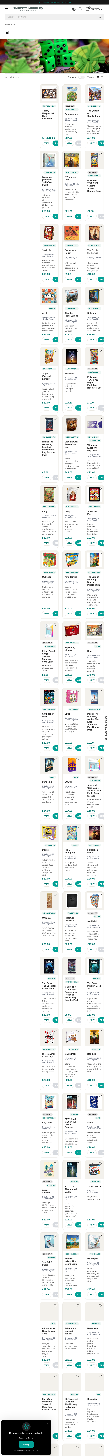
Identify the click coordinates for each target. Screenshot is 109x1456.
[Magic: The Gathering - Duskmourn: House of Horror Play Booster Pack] (72, 966)
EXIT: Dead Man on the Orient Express (70, 1123)
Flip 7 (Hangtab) (70, 851)
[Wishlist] (80, 9)
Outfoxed (46, 577)
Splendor (92, 313)
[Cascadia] (94, 1382)
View (46, 143)
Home (7, 24)
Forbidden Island (92, 851)
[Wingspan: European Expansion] (94, 425)
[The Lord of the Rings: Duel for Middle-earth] (94, 560)
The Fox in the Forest (92, 251)
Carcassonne (71, 114)
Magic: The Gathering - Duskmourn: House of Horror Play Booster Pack (71, 993)
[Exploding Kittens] (72, 630)
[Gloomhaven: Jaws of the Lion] (72, 425)
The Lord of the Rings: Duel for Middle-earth (93, 581)
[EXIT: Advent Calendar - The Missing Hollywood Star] (72, 1382)
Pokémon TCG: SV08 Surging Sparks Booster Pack (94, 185)
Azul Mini (92, 921)
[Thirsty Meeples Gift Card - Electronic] (49, 94)
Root (89, 651)
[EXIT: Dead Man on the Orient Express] (72, 1102)
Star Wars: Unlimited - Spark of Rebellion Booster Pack (49, 1404)
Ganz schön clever (48, 715)
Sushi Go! (47, 250)
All (14, 24)
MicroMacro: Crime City (48, 1055)
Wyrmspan (92, 1259)
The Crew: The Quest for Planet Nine (49, 986)
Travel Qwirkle (94, 1186)
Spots (90, 1123)
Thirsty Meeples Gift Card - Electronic (48, 115)
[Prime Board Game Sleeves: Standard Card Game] (49, 630)
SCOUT (68, 782)
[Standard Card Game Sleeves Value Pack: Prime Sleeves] (94, 765)
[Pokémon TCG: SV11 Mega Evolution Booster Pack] (94, 356)
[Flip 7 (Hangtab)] (72, 833)
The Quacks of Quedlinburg (93, 113)
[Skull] (72, 697)
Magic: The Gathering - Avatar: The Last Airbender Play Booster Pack (93, 722)
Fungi (45, 511)
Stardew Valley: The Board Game (71, 1261)
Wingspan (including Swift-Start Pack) (47, 181)
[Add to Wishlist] (55, 88)
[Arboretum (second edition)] (72, 1311)
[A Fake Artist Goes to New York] (49, 1311)
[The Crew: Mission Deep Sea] (94, 966)
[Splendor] (94, 296)
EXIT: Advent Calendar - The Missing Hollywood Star (71, 1404)
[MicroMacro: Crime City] (49, 1037)
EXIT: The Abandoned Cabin (71, 1189)
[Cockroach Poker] (72, 233)
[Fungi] (49, 494)
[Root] (94, 630)
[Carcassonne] (72, 94)
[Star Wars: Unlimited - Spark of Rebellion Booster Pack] (49, 1382)
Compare (72, 77)
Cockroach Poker (70, 251)
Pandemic (47, 782)
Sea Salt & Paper (47, 1263)
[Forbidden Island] (94, 833)
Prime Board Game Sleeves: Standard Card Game (48, 656)
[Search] (100, 17)
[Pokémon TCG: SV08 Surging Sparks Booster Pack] (94, 160)
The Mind (69, 373)
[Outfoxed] (49, 560)
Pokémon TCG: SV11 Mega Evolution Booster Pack (94, 382)
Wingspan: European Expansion (92, 448)
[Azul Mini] (94, 901)
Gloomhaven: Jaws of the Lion (71, 444)
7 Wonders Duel (70, 178)
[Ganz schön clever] (49, 697)
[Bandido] (94, 1037)
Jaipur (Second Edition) (46, 376)
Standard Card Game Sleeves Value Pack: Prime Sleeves (94, 790)
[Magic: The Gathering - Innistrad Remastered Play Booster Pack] (49, 425)
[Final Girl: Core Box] (72, 901)
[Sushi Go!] (49, 233)
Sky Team (47, 1123)
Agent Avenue (46, 1191)
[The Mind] (72, 356)
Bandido (91, 1054)
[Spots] (94, 1102)
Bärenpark (92, 1328)
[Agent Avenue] (49, 1169)
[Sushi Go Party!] (94, 494)
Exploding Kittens (70, 648)
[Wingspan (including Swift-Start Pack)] (49, 160)
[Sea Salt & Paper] (49, 1242)
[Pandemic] (49, 765)
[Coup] (72, 494)
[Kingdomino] (72, 560)
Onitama (46, 918)
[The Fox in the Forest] (94, 233)
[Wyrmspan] (94, 1242)
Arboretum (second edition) (70, 1331)
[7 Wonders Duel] (72, 160)
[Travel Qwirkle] (94, 1169)
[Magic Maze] (72, 1037)
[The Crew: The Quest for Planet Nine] (49, 966)
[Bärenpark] (94, 1311)
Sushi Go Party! (92, 512)
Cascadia (92, 1399)
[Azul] (49, 296)
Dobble (45, 850)
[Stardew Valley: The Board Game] (72, 1242)
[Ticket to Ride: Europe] (72, 296)
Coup (67, 511)
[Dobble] (49, 833)
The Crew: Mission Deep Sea (94, 986)
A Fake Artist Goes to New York (48, 1331)
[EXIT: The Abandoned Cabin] (72, 1169)
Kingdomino (71, 577)
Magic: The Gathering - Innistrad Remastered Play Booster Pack (48, 448)
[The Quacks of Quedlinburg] (94, 94)
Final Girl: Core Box (69, 919)
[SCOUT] (72, 765)
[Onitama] (49, 901)
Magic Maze (70, 1054)
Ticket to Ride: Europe (71, 314)
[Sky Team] (49, 1102)
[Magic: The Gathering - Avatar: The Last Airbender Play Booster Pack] (94, 697)
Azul (44, 313)
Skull (67, 714)
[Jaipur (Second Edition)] (49, 356)
